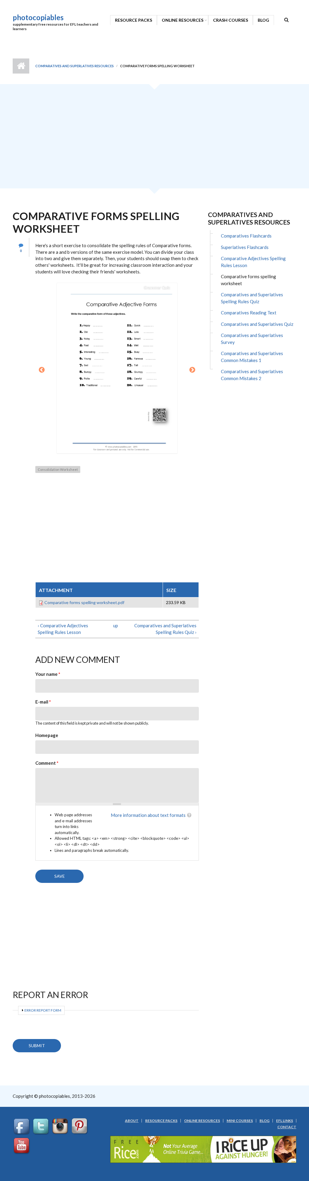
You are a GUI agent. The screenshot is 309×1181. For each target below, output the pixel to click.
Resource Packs (133, 20)
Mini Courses (240, 1121)
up (115, 625)
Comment (47, 763)
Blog (263, 20)
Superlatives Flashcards (245, 247)
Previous (41, 370)
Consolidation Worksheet (58, 469)
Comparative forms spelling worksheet (248, 280)
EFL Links (284, 1121)
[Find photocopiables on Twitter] (41, 1126)
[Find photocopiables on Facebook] (22, 1126)
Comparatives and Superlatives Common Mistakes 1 (252, 357)
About (132, 1121)
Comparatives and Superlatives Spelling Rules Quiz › (165, 629)
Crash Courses (230, 20)
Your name (47, 674)
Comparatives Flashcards (246, 235)
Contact (286, 1127)
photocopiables (38, 17)
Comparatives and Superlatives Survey (252, 338)
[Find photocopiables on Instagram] (61, 1126)
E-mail (43, 701)
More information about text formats (148, 815)
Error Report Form (42, 1010)
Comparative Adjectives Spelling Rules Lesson (253, 262)
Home (21, 66)
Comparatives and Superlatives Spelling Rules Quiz (252, 298)
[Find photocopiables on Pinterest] (80, 1126)
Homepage (46, 735)
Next (192, 370)
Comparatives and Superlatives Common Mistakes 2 (252, 375)
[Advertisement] (154, 138)
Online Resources (182, 20)
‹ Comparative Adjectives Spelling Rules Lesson (63, 629)
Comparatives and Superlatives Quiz (257, 324)
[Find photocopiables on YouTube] (22, 1145)
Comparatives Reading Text (248, 312)
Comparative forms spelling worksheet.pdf (84, 602)
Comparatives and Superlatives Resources (74, 66)
